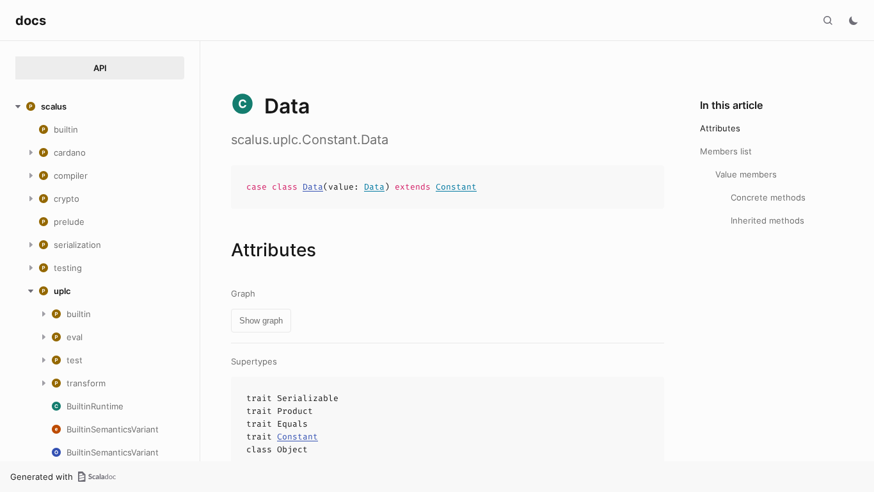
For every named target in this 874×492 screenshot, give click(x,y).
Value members (746, 174)
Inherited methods (767, 220)
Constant (456, 186)
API (100, 68)
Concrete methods (768, 197)
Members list (726, 151)
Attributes (720, 128)
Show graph (261, 320)
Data (313, 186)
